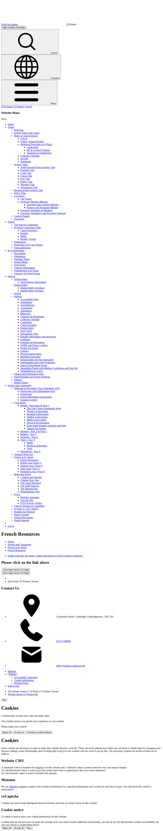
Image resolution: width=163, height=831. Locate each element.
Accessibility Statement (25, 677)
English (24, 233)
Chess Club (26, 176)
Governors (19, 196)
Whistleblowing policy (31, 371)
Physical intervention (30, 354)
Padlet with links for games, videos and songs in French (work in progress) (45, 555)
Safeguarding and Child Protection (37, 362)
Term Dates (20, 265)
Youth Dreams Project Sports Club (37, 167)
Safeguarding (20, 279)
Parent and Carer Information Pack (37, 391)
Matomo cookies (17, 786)
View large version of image (16, 569)
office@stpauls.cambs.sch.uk (70, 665)
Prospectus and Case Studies (28, 244)
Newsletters (20, 253)
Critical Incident (28, 325)
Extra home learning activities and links (46, 425)
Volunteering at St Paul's (26, 270)
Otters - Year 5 (27, 440)
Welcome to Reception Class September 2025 (37, 388)
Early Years (26, 331)
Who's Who (20, 193)
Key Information (16, 250)
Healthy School (28, 239)
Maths (23, 236)
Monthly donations (29, 497)
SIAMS (24, 158)
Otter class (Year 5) (30, 468)
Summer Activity (28, 399)
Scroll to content (9, 24)
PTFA (17, 494)
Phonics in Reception (37, 411)
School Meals (21, 262)
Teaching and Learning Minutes (43, 204)
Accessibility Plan (29, 299)
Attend (11, 222)
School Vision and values (26, 133)
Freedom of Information (32, 342)
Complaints (26, 322)
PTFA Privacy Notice (31, 503)
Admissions (20, 242)
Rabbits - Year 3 (28, 434)
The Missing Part (29, 488)
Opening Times (21, 259)
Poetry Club (26, 181)
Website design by (23, 694)
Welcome (18, 130)
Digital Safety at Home (31, 290)
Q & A (23, 138)
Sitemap (12, 671)
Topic (29, 448)
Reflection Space (22, 474)
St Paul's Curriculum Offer (27, 227)
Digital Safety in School (32, 288)
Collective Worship (30, 155)
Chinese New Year (29, 480)
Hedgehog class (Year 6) (32, 471)
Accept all (19, 732)
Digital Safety (21, 285)
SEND (17, 293)
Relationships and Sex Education (36, 359)
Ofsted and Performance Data (29, 374)
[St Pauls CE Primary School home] (16, 106)
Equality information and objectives (38, 336)
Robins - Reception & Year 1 (34, 405)
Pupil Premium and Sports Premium (32, 376)
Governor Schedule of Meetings (36, 210)
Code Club (25, 173)
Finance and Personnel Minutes (42, 207)
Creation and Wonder (31, 477)
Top (4, 700)
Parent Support (21, 520)
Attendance (19, 256)
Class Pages (20, 402)
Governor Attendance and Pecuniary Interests (43, 213)
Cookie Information (24, 680)
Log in (11, 526)
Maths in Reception (36, 420)
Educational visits (29, 333)
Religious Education (30, 356)
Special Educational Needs (33, 365)
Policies (11, 276)
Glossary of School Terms (27, 273)
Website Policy (21, 683)
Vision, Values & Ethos (32, 141)
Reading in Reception (38, 414)
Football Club (27, 170)
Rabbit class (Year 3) (30, 463)
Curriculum (32, 147)
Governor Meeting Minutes (34, 201)
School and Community (20, 385)
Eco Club (25, 178)
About (11, 127)
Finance (18, 379)
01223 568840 (63, 641)
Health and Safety (29, 348)
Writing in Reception (37, 417)
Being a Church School (26, 135)
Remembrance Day (30, 491)
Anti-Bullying (27, 305)
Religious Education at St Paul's (36, 144)
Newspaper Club (28, 187)
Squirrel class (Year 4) (31, 465)
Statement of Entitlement (39, 153)
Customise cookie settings (39, 732)
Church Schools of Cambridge (29, 506)
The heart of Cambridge (26, 224)
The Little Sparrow (29, 486)
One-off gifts (26, 500)
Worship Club (27, 184)
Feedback (25, 339)
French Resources (29, 460)
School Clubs (21, 164)
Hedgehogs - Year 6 (30, 451)
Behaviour (25, 313)
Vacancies (19, 219)
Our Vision (26, 199)
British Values (21, 382)
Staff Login (13, 686)
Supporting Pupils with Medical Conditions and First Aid (49, 368)
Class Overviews (28, 230)
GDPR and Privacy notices (34, 345)
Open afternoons (22, 247)
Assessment (26, 308)
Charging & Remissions (32, 316)
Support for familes (36, 428)
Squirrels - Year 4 (29, 437)
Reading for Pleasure (24, 511)
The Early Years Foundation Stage (44, 408)
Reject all (7, 732)
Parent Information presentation (36, 397)
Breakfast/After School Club (28, 190)
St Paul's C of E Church (26, 508)
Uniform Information (24, 267)
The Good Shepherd (30, 483)
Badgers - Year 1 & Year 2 (33, 431)
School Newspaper (23, 517)
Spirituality (25, 161)
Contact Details (21, 216)
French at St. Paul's (23, 457)
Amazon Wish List (23, 454)
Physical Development (38, 422)
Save (29, 828)
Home (11, 124)
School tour (26, 394)
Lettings (24, 351)
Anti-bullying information (33, 282)
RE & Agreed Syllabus (38, 150)
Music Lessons (21, 514)
